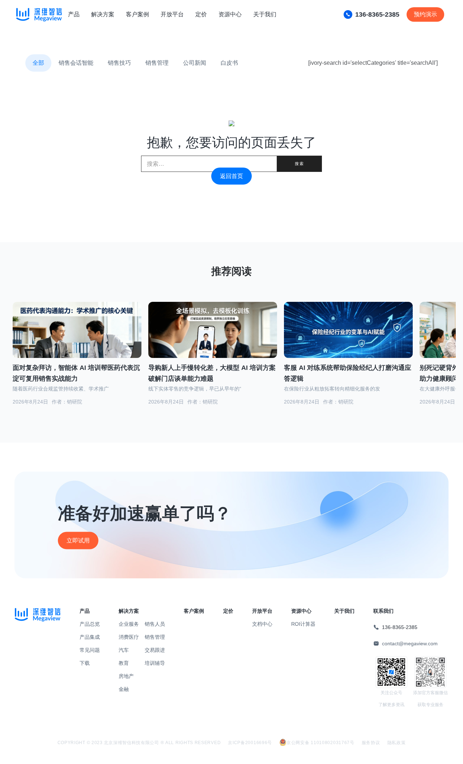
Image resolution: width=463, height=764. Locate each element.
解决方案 (102, 14)
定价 (201, 14)
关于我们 (264, 14)
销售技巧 (119, 63)
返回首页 (231, 176)
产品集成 (90, 637)
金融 (124, 689)
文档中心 (262, 624)
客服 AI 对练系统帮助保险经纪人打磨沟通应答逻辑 (347, 373)
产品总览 (90, 624)
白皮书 (229, 63)
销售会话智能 (76, 63)
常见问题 (90, 650)
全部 (38, 63)
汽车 (124, 650)
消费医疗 (129, 637)
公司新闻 (194, 63)
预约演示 (425, 14)
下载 (85, 663)
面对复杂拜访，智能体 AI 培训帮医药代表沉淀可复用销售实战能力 (76, 373)
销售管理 (157, 63)
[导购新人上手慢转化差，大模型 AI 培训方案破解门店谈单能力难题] (212, 339)
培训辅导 (155, 663)
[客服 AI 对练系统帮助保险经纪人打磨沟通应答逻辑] (348, 339)
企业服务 (129, 624)
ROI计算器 (303, 624)
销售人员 (155, 624)
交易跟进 (155, 650)
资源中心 (230, 14)
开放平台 (172, 14)
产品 (74, 14)
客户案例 (137, 14)
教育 (124, 663)
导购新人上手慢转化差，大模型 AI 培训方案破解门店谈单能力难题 (212, 373)
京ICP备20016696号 (250, 742)
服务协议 (371, 742)
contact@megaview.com (410, 643)
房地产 (126, 676)
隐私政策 (396, 742)
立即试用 (78, 540)
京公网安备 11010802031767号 (320, 742)
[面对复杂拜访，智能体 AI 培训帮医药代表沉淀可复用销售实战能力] (77, 339)
